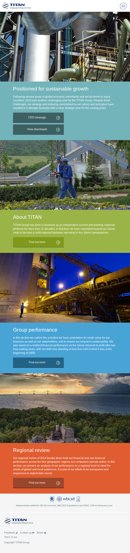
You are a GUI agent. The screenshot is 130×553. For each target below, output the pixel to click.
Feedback (9, 532)
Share (40, 532)
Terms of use (10, 537)
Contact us (25, 532)
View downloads (37, 129)
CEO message (37, 117)
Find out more (37, 242)
